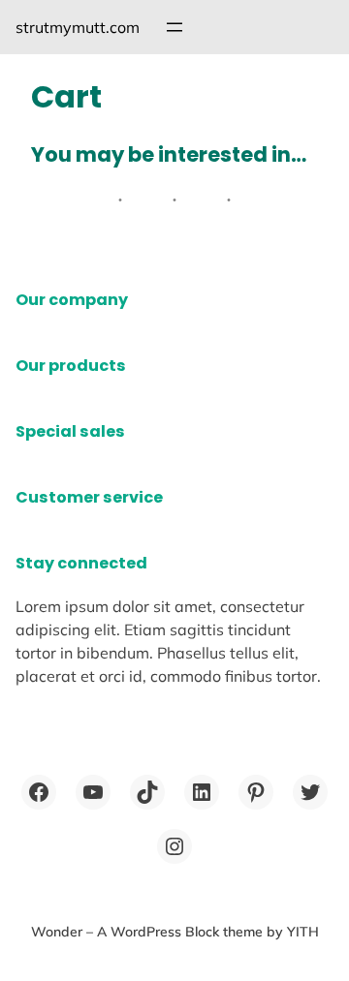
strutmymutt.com (78, 27)
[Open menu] (174, 27)
